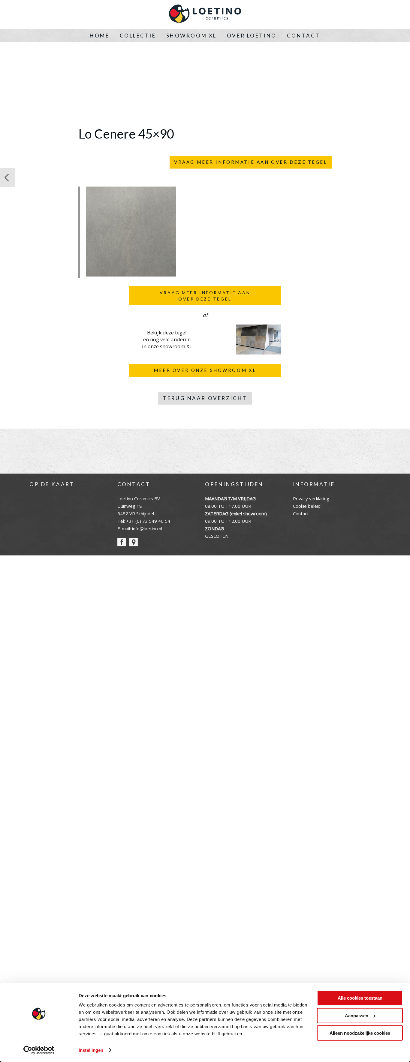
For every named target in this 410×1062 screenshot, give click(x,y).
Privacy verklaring (311, 498)
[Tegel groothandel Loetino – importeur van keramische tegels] (205, 14)
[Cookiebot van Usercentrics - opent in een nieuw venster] (39, 1050)
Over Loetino (252, 35)
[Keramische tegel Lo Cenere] (7, 177)
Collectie (138, 35)
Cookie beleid (307, 506)
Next (278, 340)
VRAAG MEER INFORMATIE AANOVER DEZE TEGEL (205, 295)
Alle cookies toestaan (360, 998)
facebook (121, 542)
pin (133, 542)
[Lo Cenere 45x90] (131, 274)
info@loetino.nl (147, 528)
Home (99, 35)
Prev (239, 340)
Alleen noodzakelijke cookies (360, 1033)
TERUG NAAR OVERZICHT (205, 398)
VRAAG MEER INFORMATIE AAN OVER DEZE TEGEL (250, 162)
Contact (303, 35)
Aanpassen (356, 1015)
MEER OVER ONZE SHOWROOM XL (205, 370)
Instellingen (91, 1050)
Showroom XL (191, 35)
